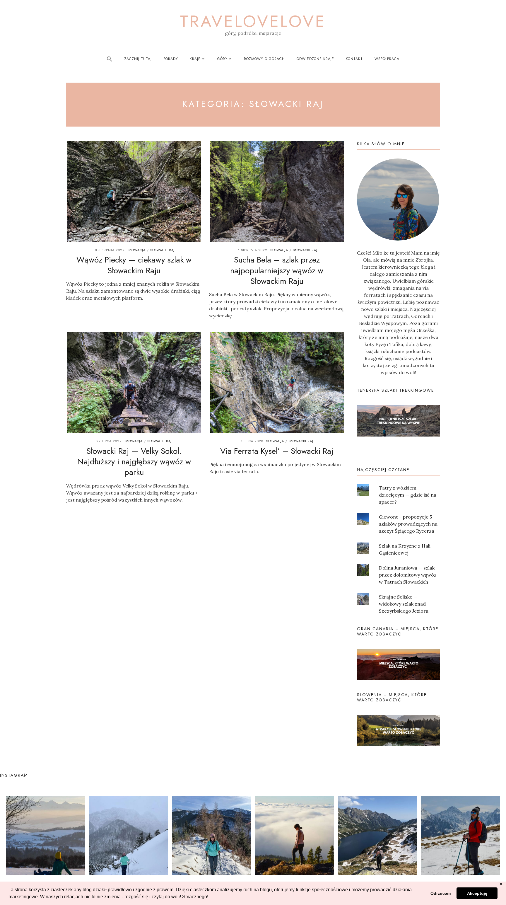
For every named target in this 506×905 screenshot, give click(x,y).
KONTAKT (354, 59)
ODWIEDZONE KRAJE (315, 59)
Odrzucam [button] (440, 893)
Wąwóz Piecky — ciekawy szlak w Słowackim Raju (134, 265)
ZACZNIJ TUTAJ (138, 59)
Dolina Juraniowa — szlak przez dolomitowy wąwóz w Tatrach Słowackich (408, 575)
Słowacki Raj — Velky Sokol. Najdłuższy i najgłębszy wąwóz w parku (134, 461)
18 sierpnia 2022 (109, 250)
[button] (109, 59)
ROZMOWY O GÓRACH (264, 59)
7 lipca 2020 (251, 441)
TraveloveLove (253, 21)
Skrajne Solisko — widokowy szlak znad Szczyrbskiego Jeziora (403, 604)
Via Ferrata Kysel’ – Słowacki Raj (276, 451)
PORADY (170, 59)
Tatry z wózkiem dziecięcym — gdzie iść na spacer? (407, 495)
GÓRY (222, 59)
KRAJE (195, 59)
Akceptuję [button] (477, 893)
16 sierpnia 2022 (251, 250)
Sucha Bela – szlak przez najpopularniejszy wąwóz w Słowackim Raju (276, 270)
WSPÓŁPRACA (387, 59)
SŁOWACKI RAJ (162, 250)
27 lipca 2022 (109, 441)
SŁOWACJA (137, 250)
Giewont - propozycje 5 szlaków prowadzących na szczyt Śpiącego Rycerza (408, 524)
